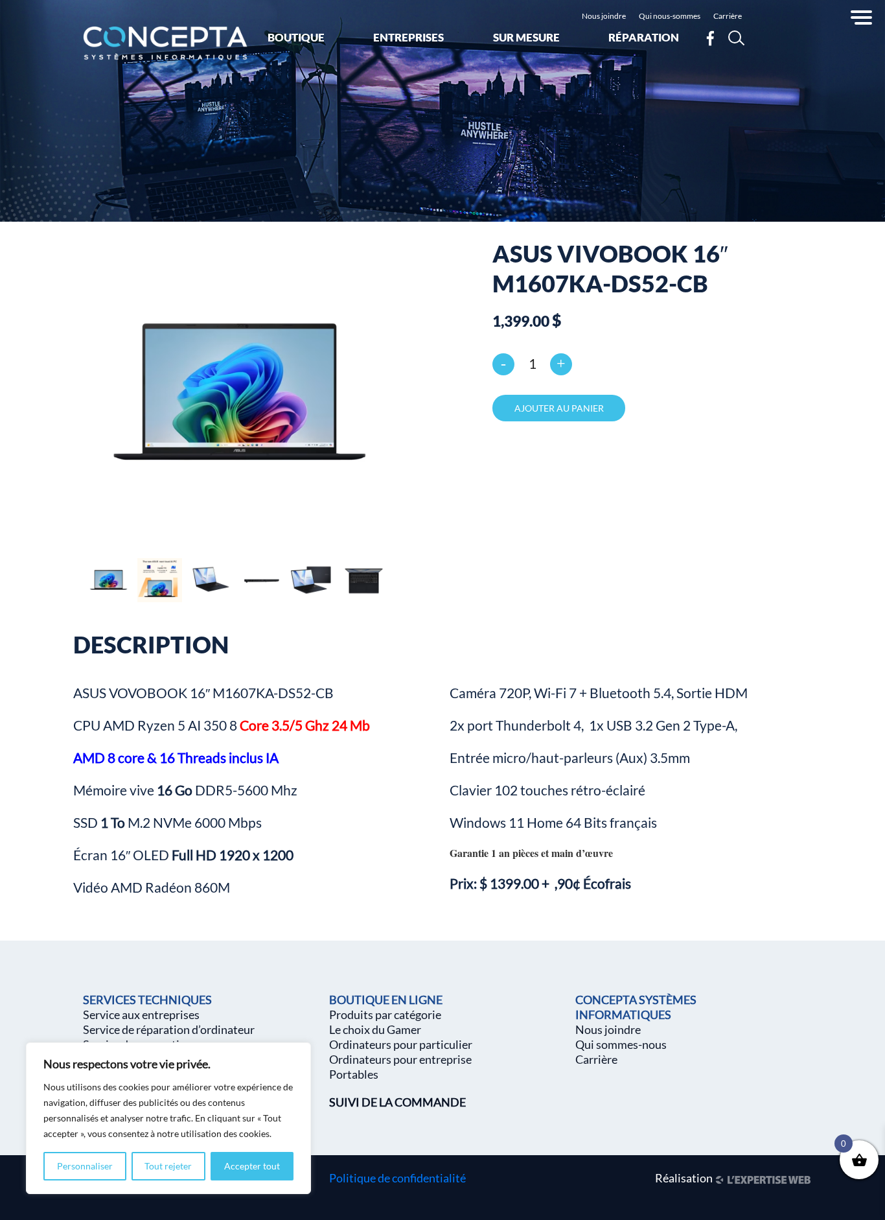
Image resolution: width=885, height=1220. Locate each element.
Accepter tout (252, 1165)
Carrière (727, 16)
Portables (353, 1074)
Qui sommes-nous (621, 1044)
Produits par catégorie (385, 1014)
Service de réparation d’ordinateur (169, 1029)
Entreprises (408, 37)
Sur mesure (526, 37)
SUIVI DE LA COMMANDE (397, 1102)
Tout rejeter (168, 1165)
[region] (168, 1118)
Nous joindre (604, 16)
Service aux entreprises (141, 1014)
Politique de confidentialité (397, 1178)
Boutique (296, 37)
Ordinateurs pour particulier (400, 1044)
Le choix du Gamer (375, 1029)
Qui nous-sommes (669, 16)
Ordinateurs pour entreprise (400, 1059)
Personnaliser (85, 1165)
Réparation (643, 37)
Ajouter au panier (559, 408)
